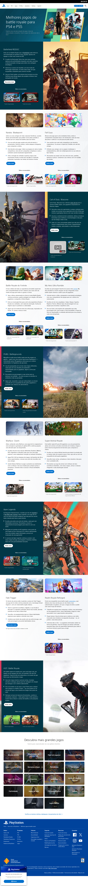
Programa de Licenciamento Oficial (63, 845)
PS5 (12, 6)
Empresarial (6, 841)
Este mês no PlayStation (13, 826)
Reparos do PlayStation (50, 840)
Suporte (39, 6)
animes (75, 289)
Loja (8, 6)
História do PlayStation (9, 843)
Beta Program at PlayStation (76, 853)
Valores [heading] (33, 830)
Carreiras (6, 835)
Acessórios (27, 6)
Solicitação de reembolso (51, 845)
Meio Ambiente (34, 832)
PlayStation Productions (9, 839)
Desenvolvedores (62, 843)
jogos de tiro (74, 202)
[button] (10, 82)
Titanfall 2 (34, 512)
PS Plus (21, 6)
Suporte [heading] (47, 830)
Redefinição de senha (50, 843)
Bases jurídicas (47, 872)
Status (46, 838)
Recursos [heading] (61, 830)
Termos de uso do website (71, 872)
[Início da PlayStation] (4, 6)
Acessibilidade (34, 835)
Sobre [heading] (5, 830)
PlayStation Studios (8, 837)
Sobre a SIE (6, 832)
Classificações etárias (63, 838)
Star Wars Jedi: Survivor (11, 514)
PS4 (18, 835)
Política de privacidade (58, 872)
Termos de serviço (62, 832)
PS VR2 (19, 837)
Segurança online (35, 837)
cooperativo (72, 601)
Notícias (33, 6)
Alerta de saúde (62, 840)
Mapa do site (81, 872)
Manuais (47, 847)
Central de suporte (49, 832)
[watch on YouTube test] (16, 100)
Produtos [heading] (20, 830)
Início (5, 826)
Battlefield (26, 52)
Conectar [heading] (74, 830)
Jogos (16, 6)
